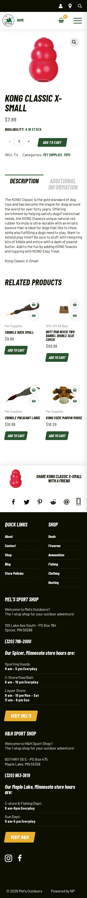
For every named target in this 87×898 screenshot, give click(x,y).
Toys (67, 154)
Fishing (53, 564)
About (9, 536)
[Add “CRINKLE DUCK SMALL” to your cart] (33, 304)
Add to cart (52, 142)
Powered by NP (63, 891)
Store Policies (14, 573)
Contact (10, 545)
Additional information (63, 184)
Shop (8, 554)
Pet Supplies (52, 154)
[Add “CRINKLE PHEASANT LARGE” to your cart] (33, 390)
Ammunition (56, 554)
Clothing (53, 573)
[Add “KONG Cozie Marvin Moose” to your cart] (75, 390)
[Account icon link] (60, 6)
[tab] (24, 184)
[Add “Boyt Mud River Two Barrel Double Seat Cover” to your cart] (75, 304)
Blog (8, 564)
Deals (52, 536)
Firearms (54, 545)
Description (24, 181)
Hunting (53, 582)
